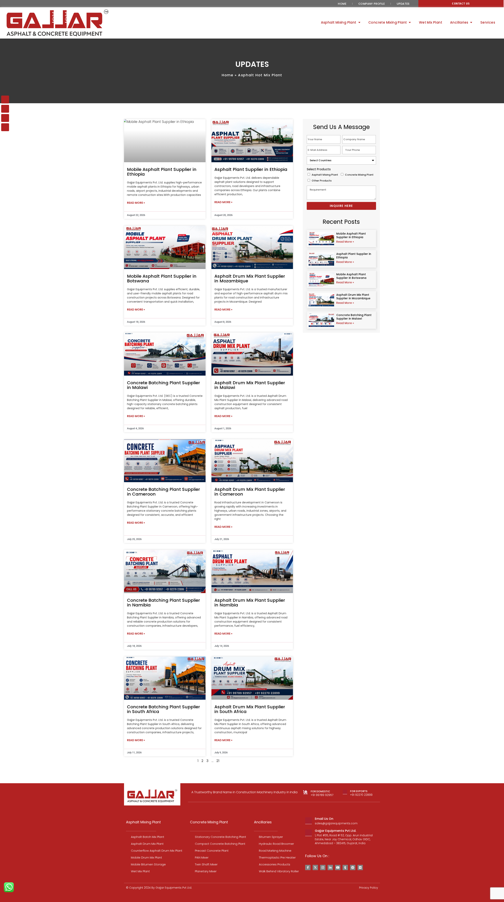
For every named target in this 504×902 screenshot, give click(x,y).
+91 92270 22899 (361, 795)
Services (487, 22)
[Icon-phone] (5, 109)
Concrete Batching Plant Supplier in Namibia (163, 602)
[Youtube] (337, 867)
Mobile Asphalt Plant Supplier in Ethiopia (161, 171)
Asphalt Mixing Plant (325, 175)
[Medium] (360, 867)
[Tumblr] (345, 867)
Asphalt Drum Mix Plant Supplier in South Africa (249, 709)
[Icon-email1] (5, 127)
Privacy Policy (368, 888)
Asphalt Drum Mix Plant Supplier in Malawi (249, 385)
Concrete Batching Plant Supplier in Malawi (163, 385)
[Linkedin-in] (330, 867)
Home (342, 4)
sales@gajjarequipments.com (336, 823)
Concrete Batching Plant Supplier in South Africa (163, 709)
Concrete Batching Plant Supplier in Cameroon (163, 491)
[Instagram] (322, 867)
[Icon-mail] (5, 99)
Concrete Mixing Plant (359, 175)
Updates (403, 4)
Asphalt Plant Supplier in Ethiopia (250, 169)
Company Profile (371, 4)
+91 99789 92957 (322, 795)
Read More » (136, 203)
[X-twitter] (315, 867)
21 (217, 760)
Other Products (322, 180)
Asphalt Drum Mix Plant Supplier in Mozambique (249, 278)
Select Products (319, 169)
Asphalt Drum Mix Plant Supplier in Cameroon (249, 491)
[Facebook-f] (307, 867)
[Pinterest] (352, 867)
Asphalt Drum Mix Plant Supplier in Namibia (249, 602)
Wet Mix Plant (430, 22)
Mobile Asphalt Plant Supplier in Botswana (161, 278)
